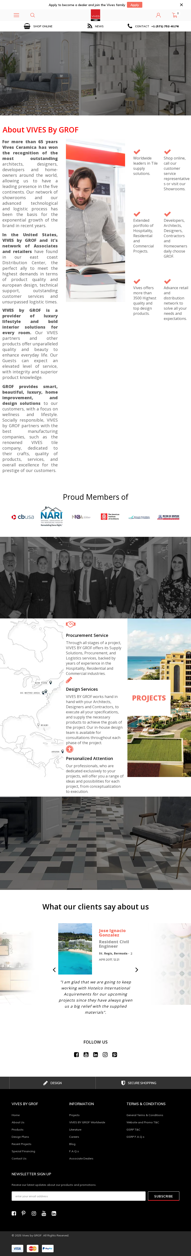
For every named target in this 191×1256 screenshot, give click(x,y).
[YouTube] (45, 1213)
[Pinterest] (25, 1213)
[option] (38, 26)
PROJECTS (149, 698)
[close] (181, 4)
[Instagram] (35, 1213)
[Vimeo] (55, 1213)
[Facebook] (15, 1213)
